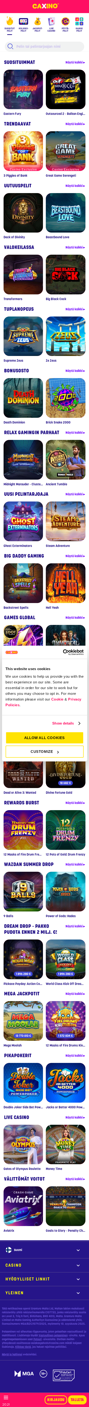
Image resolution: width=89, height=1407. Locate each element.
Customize (42, 752)
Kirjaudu (56, 1399)
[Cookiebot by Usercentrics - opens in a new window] (63, 652)
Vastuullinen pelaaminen (53, 1335)
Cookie (57, 699)
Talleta (77, 1399)
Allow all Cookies (44, 738)
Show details (63, 723)
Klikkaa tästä (23, 1347)
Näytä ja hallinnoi (12, 1354)
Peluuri (37, 1339)
